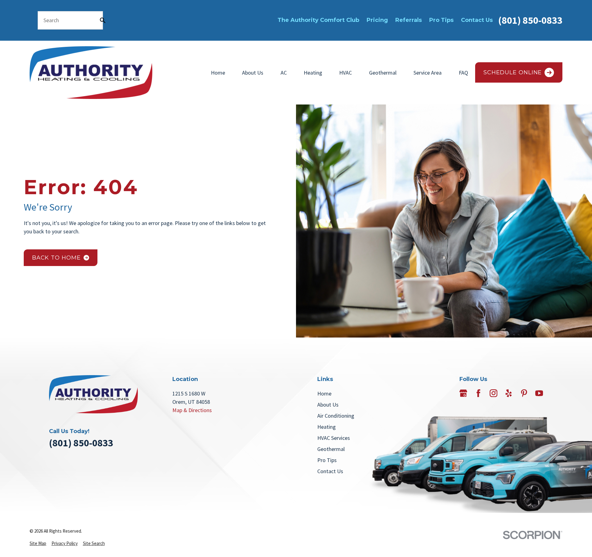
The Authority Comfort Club (318, 20)
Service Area (427, 72)
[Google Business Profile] (463, 393)
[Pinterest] (524, 393)
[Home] (91, 72)
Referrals (408, 20)
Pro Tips (441, 20)
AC (284, 72)
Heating (313, 72)
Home (218, 72)
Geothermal (383, 72)
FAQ (463, 72)
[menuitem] (38, 543)
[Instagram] (493, 393)
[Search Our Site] (102, 20)
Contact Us (477, 20)
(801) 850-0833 (530, 20)
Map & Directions (192, 410)
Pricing (377, 20)
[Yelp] (508, 393)
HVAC (345, 72)
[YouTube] (539, 393)
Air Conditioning (335, 415)
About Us (252, 72)
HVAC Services (333, 437)
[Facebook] (478, 393)
